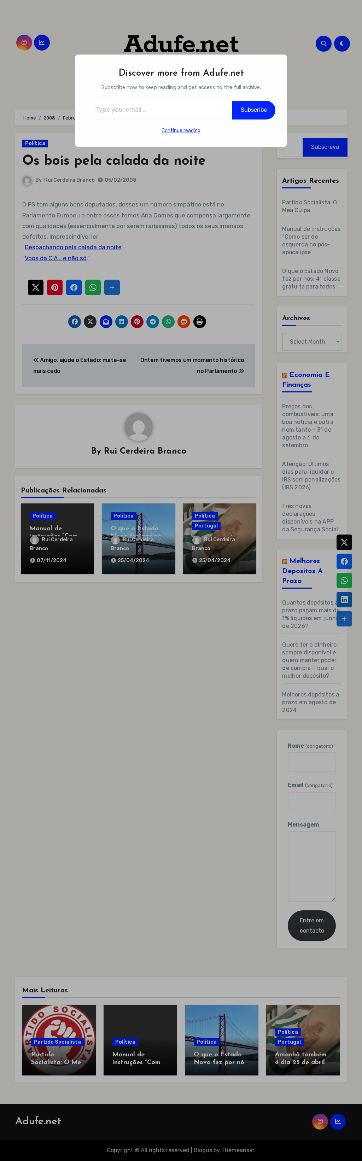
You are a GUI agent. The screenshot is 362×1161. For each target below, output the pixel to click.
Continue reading (181, 131)
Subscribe (254, 109)
